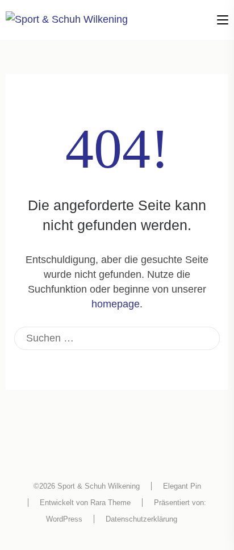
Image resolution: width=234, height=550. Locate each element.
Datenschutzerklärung (141, 519)
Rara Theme (110, 502)
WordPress (64, 519)
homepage (115, 304)
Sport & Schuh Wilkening (98, 486)
